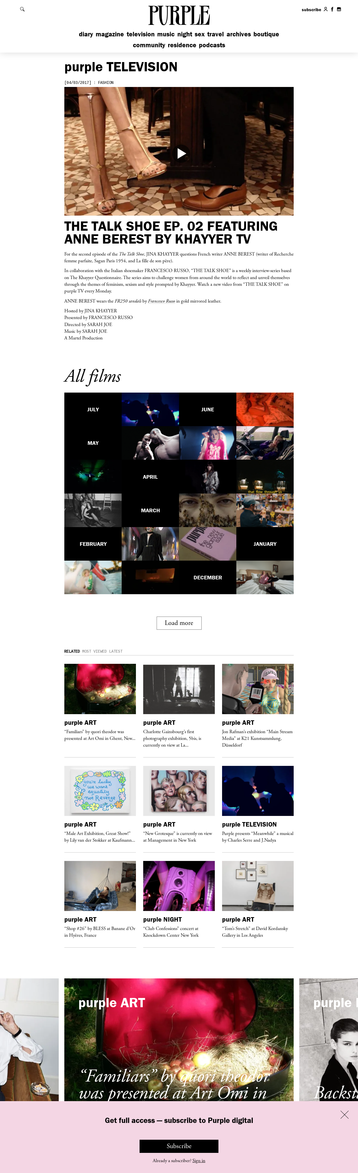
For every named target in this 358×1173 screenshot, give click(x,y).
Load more (179, 623)
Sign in (198, 1161)
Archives (239, 34)
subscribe (311, 9)
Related (72, 651)
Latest (116, 651)
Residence (182, 45)
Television (141, 34)
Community (149, 45)
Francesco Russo (161, 301)
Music (166, 34)
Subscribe (179, 1146)
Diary (86, 34)
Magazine (110, 34)
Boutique (266, 34)
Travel (215, 34)
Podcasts (212, 45)
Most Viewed (94, 651)
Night (184, 34)
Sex (200, 34)
